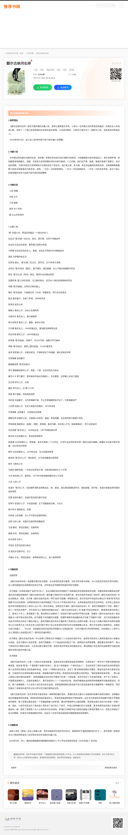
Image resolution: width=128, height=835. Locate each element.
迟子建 (116, 63)
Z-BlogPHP (16, 827)
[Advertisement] (64, 30)
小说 (35, 70)
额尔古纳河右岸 (42, 53)
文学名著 (29, 53)
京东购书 (44, 87)
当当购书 (64, 87)
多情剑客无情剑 (111, 768)
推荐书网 (12, 6)
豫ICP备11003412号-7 (41, 830)
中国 (64, 70)
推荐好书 (17, 754)
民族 (41, 70)
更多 (117, 783)
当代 (58, 70)
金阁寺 (13, 768)
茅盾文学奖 (50, 70)
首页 (21, 53)
